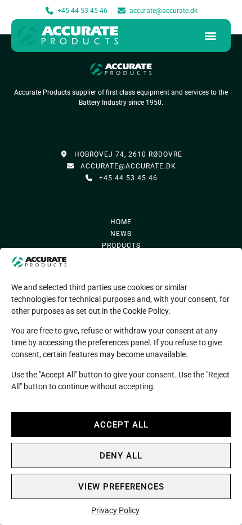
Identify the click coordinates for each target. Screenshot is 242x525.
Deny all (121, 456)
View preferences (121, 487)
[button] (210, 35)
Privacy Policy (115, 510)
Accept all (121, 425)
